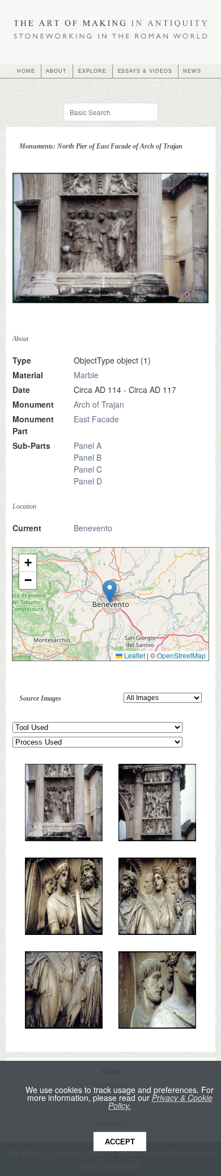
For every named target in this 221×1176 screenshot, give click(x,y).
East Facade (96, 419)
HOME (26, 71)
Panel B (87, 457)
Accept (120, 1142)
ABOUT (56, 71)
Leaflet (133, 655)
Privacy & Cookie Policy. (160, 1101)
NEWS (192, 71)
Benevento (93, 528)
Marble (86, 375)
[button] (110, 591)
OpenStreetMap (181, 655)
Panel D (88, 481)
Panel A (87, 445)
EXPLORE (92, 71)
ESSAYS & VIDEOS (145, 71)
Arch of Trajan (99, 404)
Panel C (88, 469)
